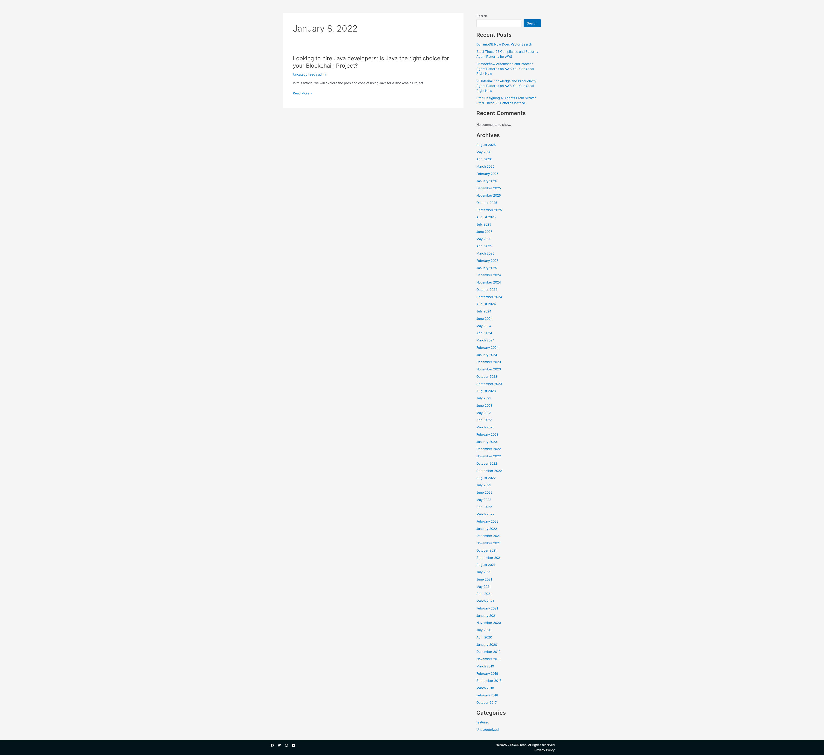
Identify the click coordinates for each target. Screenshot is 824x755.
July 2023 (483, 398)
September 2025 (489, 210)
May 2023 (483, 413)
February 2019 (487, 674)
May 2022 (483, 500)
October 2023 (486, 376)
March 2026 (485, 166)
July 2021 (483, 572)
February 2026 (487, 174)
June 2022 (484, 492)
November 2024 (488, 282)
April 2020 (484, 637)
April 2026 (484, 159)
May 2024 (483, 326)
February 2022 (487, 521)
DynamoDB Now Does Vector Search (504, 44)
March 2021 (485, 601)
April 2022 (484, 507)
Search (481, 16)
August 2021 (485, 565)
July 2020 (483, 630)
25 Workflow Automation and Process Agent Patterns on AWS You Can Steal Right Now (505, 69)
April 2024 (484, 333)
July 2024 (483, 311)
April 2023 (484, 420)
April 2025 (484, 246)
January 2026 (486, 181)
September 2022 (489, 471)
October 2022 (486, 463)
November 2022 (488, 456)
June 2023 (484, 405)
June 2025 (484, 232)
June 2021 (484, 579)
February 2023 (487, 434)
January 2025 (486, 268)
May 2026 (483, 152)
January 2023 (486, 442)
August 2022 (486, 478)
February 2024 (487, 348)
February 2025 (487, 261)
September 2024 (489, 297)
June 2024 (484, 319)
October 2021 (486, 550)
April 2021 (484, 594)
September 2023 (489, 384)
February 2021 (487, 608)
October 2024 (486, 290)
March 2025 (485, 253)
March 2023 (485, 427)
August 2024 (486, 304)
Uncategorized (304, 74)
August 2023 (486, 391)
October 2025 (486, 203)
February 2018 (487, 695)
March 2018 (485, 688)
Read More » (302, 93)
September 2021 (488, 558)
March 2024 (485, 340)
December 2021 (488, 536)
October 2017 (486, 702)
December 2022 (488, 449)
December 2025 (488, 188)
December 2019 (488, 652)
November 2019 (488, 659)
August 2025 (486, 217)
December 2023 (488, 362)
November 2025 (488, 195)
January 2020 (486, 645)
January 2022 (486, 529)
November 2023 (488, 369)
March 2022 (485, 514)
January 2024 (486, 355)
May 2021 (483, 587)
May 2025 (483, 239)
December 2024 (488, 275)
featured (482, 722)
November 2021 (488, 543)
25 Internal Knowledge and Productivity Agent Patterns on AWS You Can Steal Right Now (506, 86)
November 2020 (488, 623)
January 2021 (486, 616)
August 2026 (486, 145)
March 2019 (485, 666)
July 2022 (483, 485)
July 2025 (483, 224)
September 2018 (488, 681)
